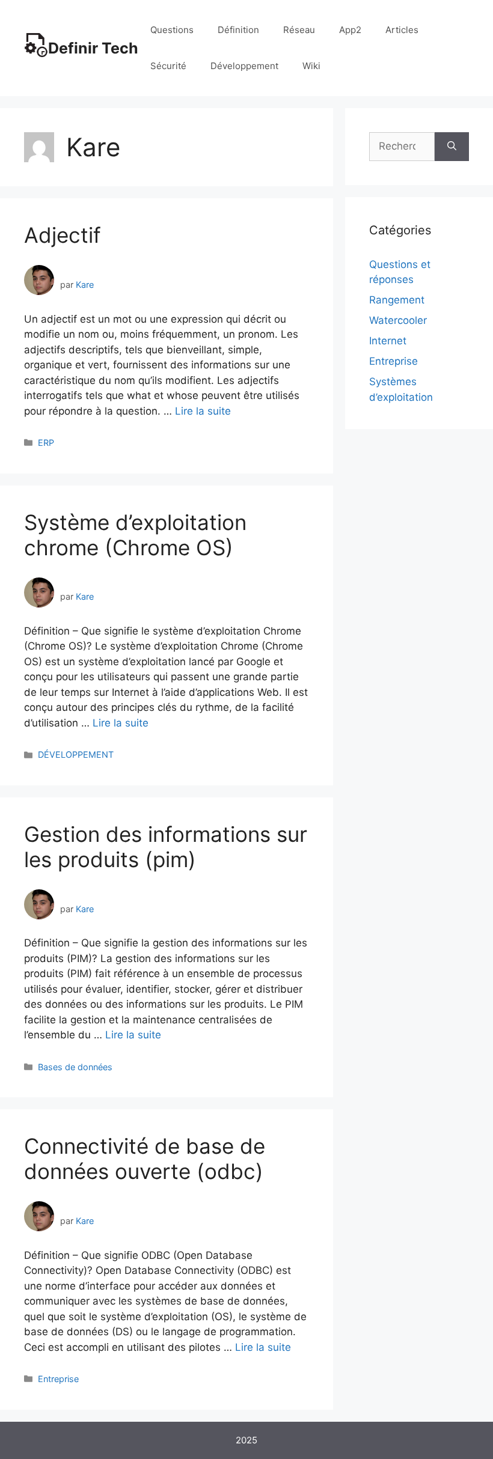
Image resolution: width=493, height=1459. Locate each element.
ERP (46, 442)
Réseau (299, 29)
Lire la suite (203, 411)
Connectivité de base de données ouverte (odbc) (144, 1158)
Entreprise (58, 1379)
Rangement (396, 300)
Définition (238, 29)
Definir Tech (93, 48)
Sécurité (168, 66)
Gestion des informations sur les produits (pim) (165, 846)
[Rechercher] (452, 146)
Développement (244, 66)
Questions (172, 29)
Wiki (311, 66)
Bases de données (75, 1067)
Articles (401, 29)
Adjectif (62, 235)
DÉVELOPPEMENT (76, 754)
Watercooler (398, 320)
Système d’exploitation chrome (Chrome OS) (135, 535)
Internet (387, 341)
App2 (350, 29)
